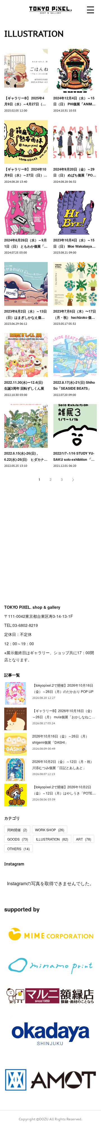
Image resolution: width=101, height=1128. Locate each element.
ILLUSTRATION (52, 839)
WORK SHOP (49, 829)
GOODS (17, 839)
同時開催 (17, 829)
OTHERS (18, 848)
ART (83, 839)
